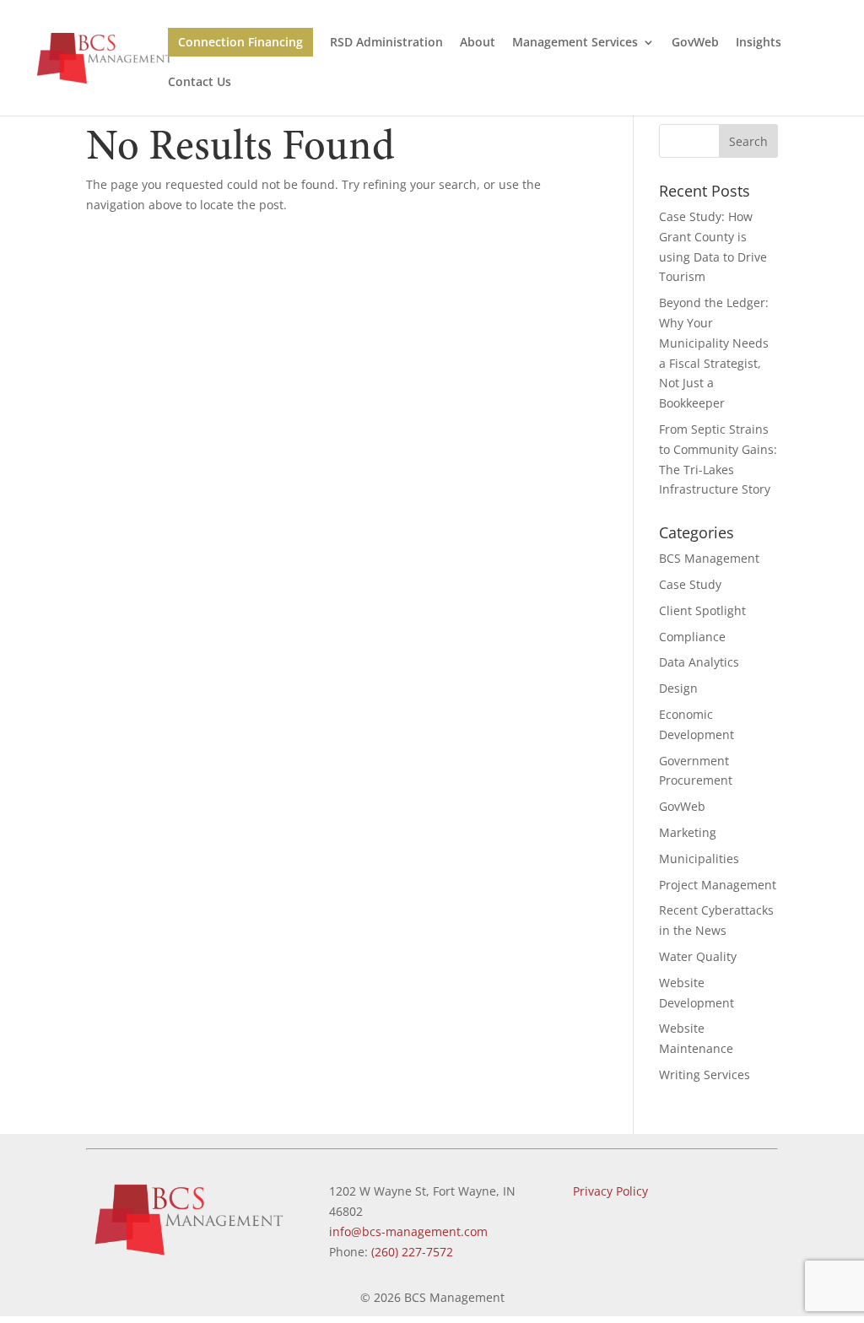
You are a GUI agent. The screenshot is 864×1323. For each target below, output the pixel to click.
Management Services (575, 43)
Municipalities (699, 858)
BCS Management (709, 558)
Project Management (717, 885)
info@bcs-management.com (408, 1231)
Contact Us (199, 82)
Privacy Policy (610, 1191)
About (477, 43)
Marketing (687, 832)
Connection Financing (240, 42)
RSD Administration (386, 43)
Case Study (690, 584)
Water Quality (698, 956)
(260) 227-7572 (412, 1252)
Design (678, 688)
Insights (758, 43)
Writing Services (704, 1074)
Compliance (692, 637)
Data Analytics (699, 662)
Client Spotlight (702, 610)
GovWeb (695, 43)
